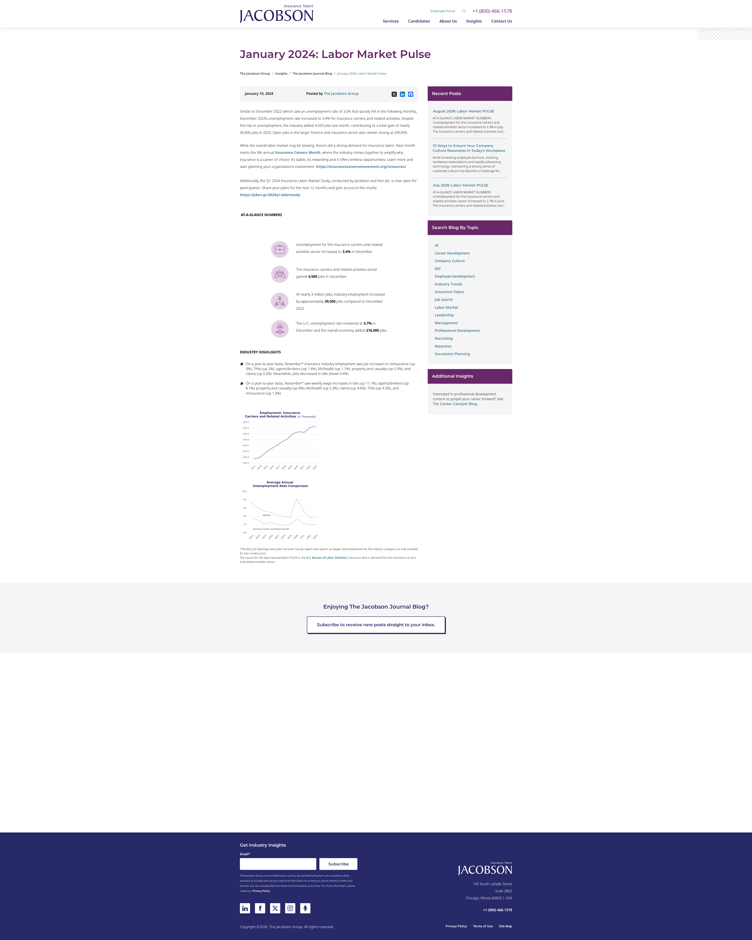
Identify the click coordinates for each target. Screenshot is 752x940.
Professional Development (457, 330)
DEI (438, 268)
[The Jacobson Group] (276, 14)
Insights (474, 21)
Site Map (505, 926)
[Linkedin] (402, 94)
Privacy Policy (261, 891)
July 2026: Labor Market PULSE (460, 185)
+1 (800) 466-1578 (492, 11)
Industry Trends (448, 284)
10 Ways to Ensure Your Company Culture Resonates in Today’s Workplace (469, 148)
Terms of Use (483, 926)
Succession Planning (452, 353)
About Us (448, 21)
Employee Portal (443, 11)
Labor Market (446, 307)
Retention (443, 346)
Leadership (444, 315)
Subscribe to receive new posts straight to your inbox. (376, 624)
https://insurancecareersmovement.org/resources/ (361, 166)
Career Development (452, 253)
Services (391, 21)
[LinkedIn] (245, 908)
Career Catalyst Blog (458, 404)
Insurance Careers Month (297, 152)
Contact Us (501, 21)
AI (436, 245)
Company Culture (450, 260)
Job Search (444, 299)
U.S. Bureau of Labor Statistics (326, 557)
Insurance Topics (449, 291)
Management (446, 322)
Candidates (419, 21)
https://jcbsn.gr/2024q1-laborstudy (270, 194)
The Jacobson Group (341, 93)
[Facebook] (410, 94)
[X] (394, 94)
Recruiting (444, 338)
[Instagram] (290, 908)
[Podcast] (305, 908)
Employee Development (455, 276)
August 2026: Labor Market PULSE (463, 111)
